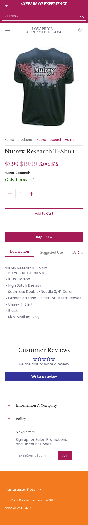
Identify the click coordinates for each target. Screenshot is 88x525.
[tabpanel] (44, 291)
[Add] (31, 193)
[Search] (82, 15)
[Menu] (7, 30)
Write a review (44, 376)
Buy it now (44, 237)
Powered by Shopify (18, 507)
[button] (79, 30)
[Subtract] (10, 193)
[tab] (19, 253)
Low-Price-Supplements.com (43, 30)
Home (9, 139)
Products (25, 139)
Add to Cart (44, 213)
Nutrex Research (17, 173)
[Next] (78, 253)
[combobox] (40, 15)
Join (65, 455)
